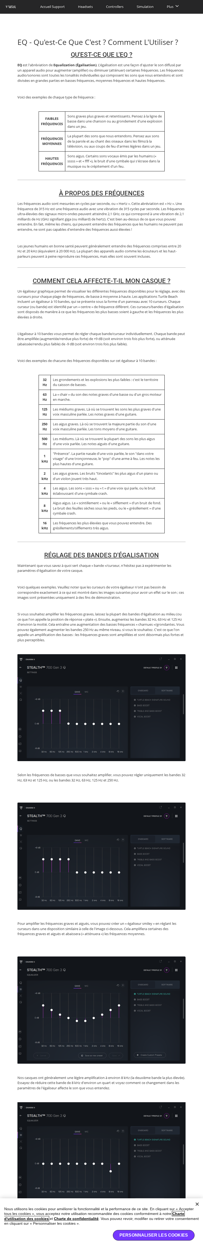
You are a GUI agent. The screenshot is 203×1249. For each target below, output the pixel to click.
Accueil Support (52, 6)
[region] (101, 1223)
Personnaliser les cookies (153, 1235)
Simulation (145, 6)
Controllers (114, 6)
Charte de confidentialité (76, 1219)
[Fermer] (197, 1204)
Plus (170, 6)
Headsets (85, 6)
